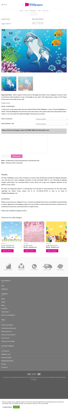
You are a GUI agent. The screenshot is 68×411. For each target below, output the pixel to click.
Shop (26, 10)
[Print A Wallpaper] (34, 4)
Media (3, 302)
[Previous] (4, 50)
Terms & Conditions (50, 377)
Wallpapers (33, 10)
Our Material (5, 351)
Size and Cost (5, 338)
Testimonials (5, 312)
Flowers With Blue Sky (7, 245)
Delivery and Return (7, 325)
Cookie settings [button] (7, 407)
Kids (39, 10)
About (3, 299)
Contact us (4, 367)
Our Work (4, 308)
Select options (7, 251)
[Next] (63, 50)
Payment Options (6, 357)
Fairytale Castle (28, 245)
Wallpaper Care (5, 354)
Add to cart (17, 156)
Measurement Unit (7, 123)
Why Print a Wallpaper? (8, 315)
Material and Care (6, 331)
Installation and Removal (8, 328)
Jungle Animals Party (52, 245)
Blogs (3, 305)
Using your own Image (7, 341)
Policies (3, 364)
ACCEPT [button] (16, 407)
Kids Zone (46, 10)
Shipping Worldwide (7, 361)
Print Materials (7, 119)
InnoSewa (34, 379)
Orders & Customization (8, 334)
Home (21, 10)
